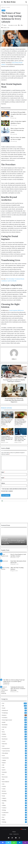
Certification (5, 812)
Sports (3, 769)
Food (3, 755)
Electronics (5, 776)
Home (4, 7)
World (3, 708)
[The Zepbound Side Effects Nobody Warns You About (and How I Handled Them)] (21, 415)
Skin (3, 803)
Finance (4, 762)
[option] (14, 537)
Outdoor (4, 807)
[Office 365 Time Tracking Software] (5, 622)
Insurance (4, 772)
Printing (4, 822)
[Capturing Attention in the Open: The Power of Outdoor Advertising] (5, 690)
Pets (3, 774)
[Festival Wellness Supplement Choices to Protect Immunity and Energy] (7, 431)
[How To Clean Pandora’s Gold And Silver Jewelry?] (5, 556)
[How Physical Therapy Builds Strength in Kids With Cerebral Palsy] (5, 114)
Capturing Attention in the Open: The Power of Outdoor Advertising (18, 688)
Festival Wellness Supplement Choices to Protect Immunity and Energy (7, 438)
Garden (4, 814)
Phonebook (5, 710)
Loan (3, 767)
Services (4, 736)
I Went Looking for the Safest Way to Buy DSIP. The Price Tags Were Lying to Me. (20, 438)
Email (2, 477)
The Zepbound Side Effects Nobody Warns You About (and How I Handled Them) (20, 422)
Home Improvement (7, 720)
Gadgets (4, 798)
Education (4, 743)
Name (3, 472)
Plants (3, 819)
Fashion (4, 734)
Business (4, 715)
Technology (5, 712)
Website (3, 483)
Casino (3, 788)
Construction (5, 757)
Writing (4, 810)
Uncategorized (5, 748)
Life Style (4, 727)
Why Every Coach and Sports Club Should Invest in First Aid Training (6, 422)
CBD (3, 765)
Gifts (3, 779)
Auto (3, 746)
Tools (3, 795)
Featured (4, 793)
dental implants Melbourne (16, 310)
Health (8, 7)
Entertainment (5, 781)
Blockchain (4, 724)
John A (5, 25)
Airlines (4, 805)
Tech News (4, 717)
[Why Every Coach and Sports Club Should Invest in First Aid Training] (7, 415)
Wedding (4, 800)
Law (3, 729)
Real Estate (5, 739)
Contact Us (16, 834)
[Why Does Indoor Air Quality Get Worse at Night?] (5, 139)
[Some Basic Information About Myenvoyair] (5, 563)
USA (3, 703)
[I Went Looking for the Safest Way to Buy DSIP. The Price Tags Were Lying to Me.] (21, 431)
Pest (3, 817)
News (3, 731)
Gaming (4, 760)
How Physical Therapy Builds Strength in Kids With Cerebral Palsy (18, 114)
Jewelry (4, 786)
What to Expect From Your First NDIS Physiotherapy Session (17, 130)
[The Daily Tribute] (10, 2)
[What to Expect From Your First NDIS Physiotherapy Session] (5, 130)
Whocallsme (5, 753)
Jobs (3, 784)
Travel (3, 741)
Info (3, 705)
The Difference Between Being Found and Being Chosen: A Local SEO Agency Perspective (13, 542)
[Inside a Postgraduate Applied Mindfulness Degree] (5, 123)
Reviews (4, 791)
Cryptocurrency (6, 750)
